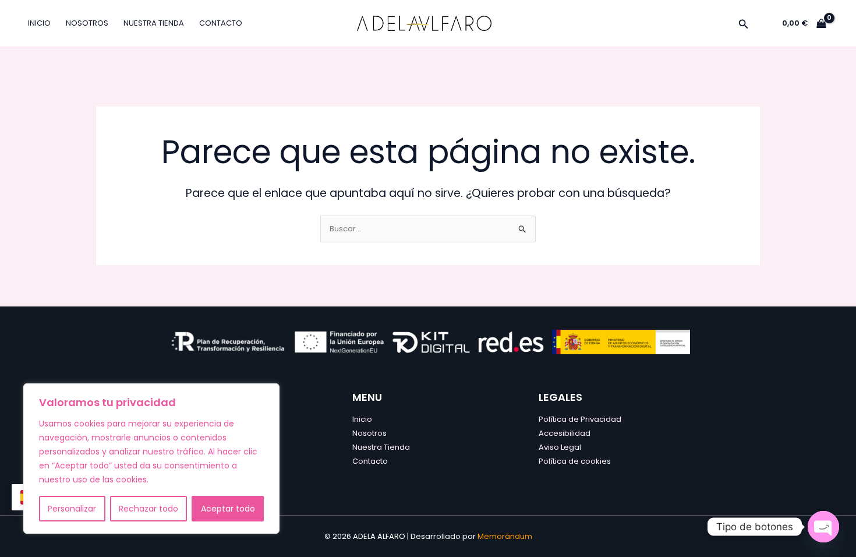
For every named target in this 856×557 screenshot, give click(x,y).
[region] (151, 458)
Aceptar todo (228, 508)
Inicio (39, 23)
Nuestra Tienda (153, 23)
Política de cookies (575, 461)
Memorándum (504, 536)
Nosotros (87, 23)
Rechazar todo (148, 508)
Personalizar (72, 508)
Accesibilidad (564, 433)
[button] (743, 25)
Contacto (220, 23)
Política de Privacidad (580, 419)
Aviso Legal (560, 447)
